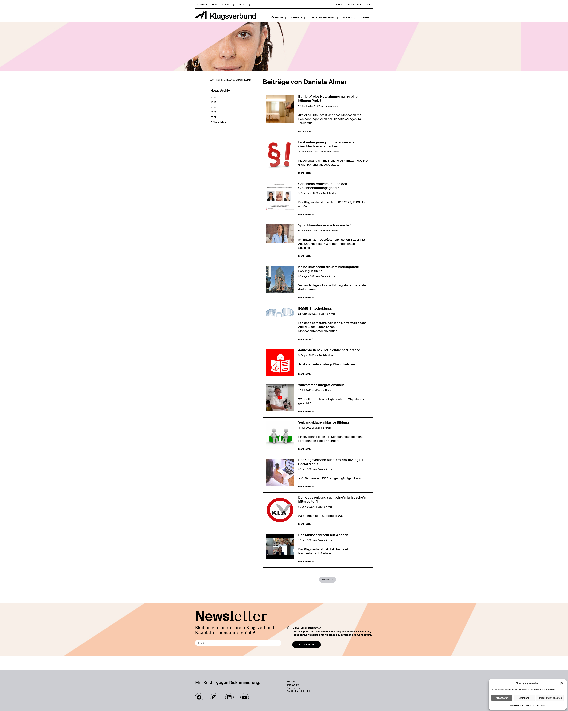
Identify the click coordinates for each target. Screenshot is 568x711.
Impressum (541, 705)
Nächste (326, 579)
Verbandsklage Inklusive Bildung (323, 423)
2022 (213, 117)
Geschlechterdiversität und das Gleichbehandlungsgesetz (322, 186)
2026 (213, 97)
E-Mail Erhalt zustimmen (307, 627)
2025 (213, 102)
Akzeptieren (502, 697)
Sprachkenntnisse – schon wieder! (324, 225)
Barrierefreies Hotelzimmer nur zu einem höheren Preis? (329, 99)
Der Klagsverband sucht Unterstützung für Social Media (330, 462)
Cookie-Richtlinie (516, 705)
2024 (213, 107)
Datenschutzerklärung (328, 631)
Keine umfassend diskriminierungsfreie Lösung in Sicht (328, 269)
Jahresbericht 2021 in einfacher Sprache (329, 350)
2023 (213, 112)
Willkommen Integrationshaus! (321, 385)
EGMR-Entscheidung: (315, 309)
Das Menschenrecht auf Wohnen (323, 535)
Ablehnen (524, 697)
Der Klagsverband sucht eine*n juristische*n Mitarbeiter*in (332, 500)
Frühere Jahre (218, 122)
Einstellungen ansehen (550, 697)
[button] (562, 683)
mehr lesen (306, 131)
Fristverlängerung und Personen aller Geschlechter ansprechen (327, 144)
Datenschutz (530, 705)
